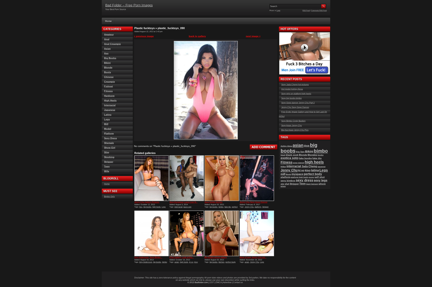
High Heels (110, 100)
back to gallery (197, 36)
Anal (106, 39)
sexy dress (304, 180)
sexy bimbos (288, 180)
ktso (196, 262)
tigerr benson (312, 184)
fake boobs (305, 158)
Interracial (110, 105)
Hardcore (109, 95)
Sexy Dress (110, 138)
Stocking (109, 157)
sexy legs (320, 180)
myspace (297, 174)
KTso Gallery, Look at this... (181, 257)
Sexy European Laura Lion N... (183, 202)
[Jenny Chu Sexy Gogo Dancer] (257, 178)
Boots (107, 72)
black (283, 155)
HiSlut (283, 167)
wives (283, 186)
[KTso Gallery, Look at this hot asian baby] (186, 233)
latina (315, 170)
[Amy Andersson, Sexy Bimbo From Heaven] (151, 233)
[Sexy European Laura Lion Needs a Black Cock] (186, 178)
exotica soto (289, 158)
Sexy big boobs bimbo (291, 98)
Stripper (265, 207)
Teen (107, 166)
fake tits (227, 207)
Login (278, 10)
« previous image (144, 36)
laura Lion (187, 207)
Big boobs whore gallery (216, 257)
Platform (109, 133)
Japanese (109, 110)
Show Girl (109, 147)
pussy (311, 177)
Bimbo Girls (109, 196)
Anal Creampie (112, 44)
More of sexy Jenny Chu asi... (253, 257)
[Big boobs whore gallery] (222, 233)
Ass (140, 207)
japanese (322, 167)
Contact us (238, 282)
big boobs (147, 207)
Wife (106, 171)
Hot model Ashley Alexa (292, 89)
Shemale (109, 143)
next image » (253, 36)
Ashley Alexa (286, 146)
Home (108, 21)
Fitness (108, 91)
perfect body (230, 262)
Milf (106, 124)
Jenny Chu (249, 207)
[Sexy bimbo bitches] (222, 178)
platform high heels (299, 177)
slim (282, 184)
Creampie (109, 81)
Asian (107, 48)
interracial (178, 207)
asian (176, 262)
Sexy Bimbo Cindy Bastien (293, 121)
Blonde (108, 67)
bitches (221, 262)
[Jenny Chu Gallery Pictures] (151, 178)
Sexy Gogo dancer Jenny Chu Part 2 (298, 103)
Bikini (107, 62)
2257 (211, 282)
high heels (156, 207)
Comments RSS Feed (319, 10)
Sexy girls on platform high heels (296, 94)
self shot (320, 177)
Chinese (109, 77)
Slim (106, 152)
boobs (320, 155)
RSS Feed (306, 10)
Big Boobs (110, 58)
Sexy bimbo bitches (213, 202)
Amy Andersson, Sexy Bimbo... (148, 257)
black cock (292, 155)
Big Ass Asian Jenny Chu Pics (294, 130)
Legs (164, 207)
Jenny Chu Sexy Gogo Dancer (253, 202)
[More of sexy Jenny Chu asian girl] (257, 233)
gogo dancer (298, 163)
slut (287, 184)
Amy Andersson (145, 262)
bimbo (221, 207)
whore (322, 184)
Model (107, 128)
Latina (107, 114)
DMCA (219, 282)
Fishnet (108, 86)
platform (258, 207)
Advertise (227, 282)
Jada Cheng (309, 166)
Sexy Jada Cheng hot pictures (295, 84)
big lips (300, 151)
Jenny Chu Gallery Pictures (146, 202)
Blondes (312, 155)
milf (283, 174)
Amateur (109, 34)
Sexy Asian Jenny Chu (291, 125)
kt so (191, 262)
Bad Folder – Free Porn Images (129, 5)
